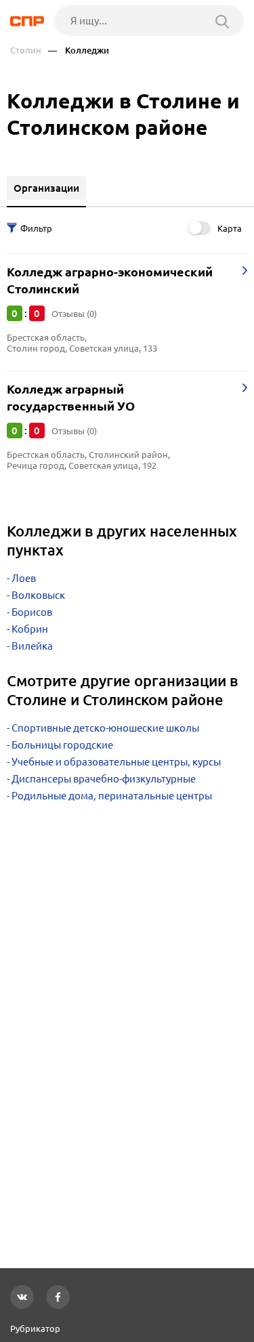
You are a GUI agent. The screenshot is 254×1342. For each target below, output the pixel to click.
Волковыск (38, 595)
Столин (25, 50)
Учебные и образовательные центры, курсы (116, 762)
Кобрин (30, 629)
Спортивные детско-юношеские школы (105, 728)
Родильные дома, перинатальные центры (112, 796)
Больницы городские (62, 745)
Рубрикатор (35, 1328)
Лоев (24, 578)
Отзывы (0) (74, 313)
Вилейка (32, 646)
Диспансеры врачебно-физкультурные (104, 779)
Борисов (32, 612)
